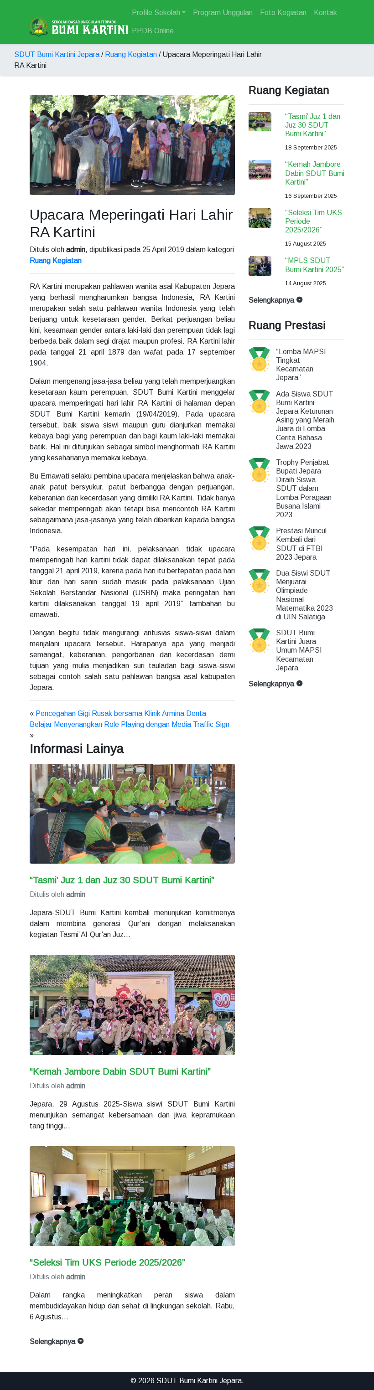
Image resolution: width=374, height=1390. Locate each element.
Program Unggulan (223, 12)
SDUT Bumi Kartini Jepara (56, 54)
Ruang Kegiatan (131, 54)
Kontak (325, 12)
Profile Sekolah (156, 12)
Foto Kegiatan (283, 12)
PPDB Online (153, 31)
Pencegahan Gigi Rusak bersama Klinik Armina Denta (121, 713)
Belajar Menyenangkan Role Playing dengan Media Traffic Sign (129, 724)
